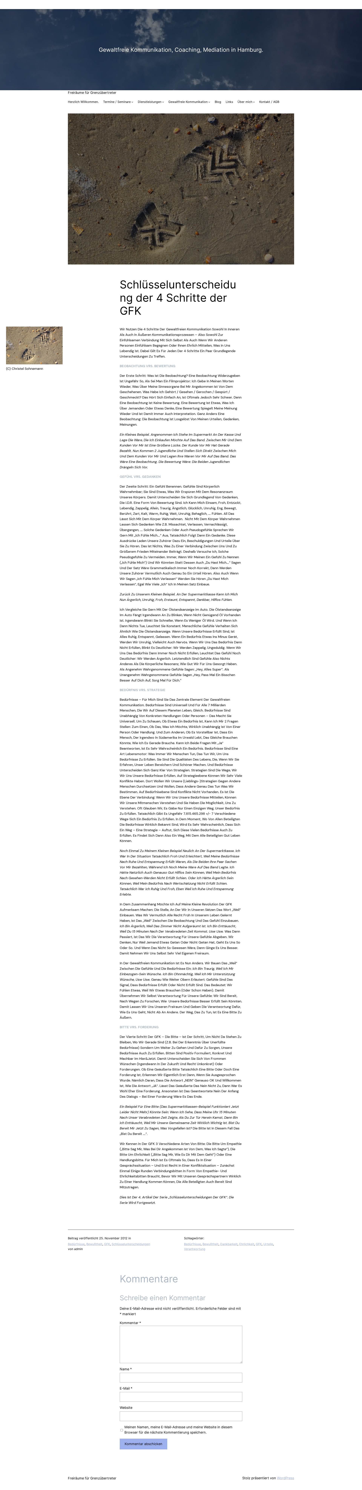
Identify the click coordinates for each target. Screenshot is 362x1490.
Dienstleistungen (149, 102)
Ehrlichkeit (246, 1244)
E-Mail (126, 1388)
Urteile (268, 1244)
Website (126, 1408)
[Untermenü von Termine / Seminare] (132, 102)
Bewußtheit (94, 1244)
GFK (107, 1244)
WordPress (285, 1478)
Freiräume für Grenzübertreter (92, 93)
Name (126, 1369)
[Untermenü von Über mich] (254, 102)
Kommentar (130, 1323)
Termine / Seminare (117, 102)
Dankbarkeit (229, 1244)
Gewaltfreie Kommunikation (188, 102)
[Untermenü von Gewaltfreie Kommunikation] (209, 102)
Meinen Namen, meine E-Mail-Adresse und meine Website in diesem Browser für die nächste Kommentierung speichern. (178, 1430)
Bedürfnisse (76, 1244)
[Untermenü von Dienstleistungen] (163, 102)
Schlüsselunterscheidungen (131, 1244)
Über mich (245, 102)
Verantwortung (194, 1249)
